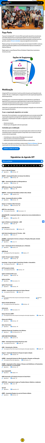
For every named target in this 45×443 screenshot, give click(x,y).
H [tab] (25, 165)
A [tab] (5, 165)
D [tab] (14, 165)
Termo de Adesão (15, 41)
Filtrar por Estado (7, 161)
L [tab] (36, 165)
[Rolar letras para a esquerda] (3, 165)
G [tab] (22, 165)
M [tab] (39, 165)
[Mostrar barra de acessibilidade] (22, 440)
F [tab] (19, 165)
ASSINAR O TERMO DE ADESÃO (11, 148)
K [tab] (33, 165)
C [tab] (11, 165)
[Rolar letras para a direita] (42, 165)
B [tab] (8, 165)
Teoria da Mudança (32, 143)
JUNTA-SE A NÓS (19, 78)
